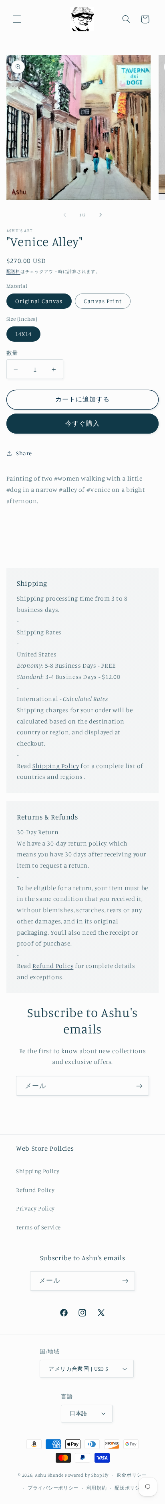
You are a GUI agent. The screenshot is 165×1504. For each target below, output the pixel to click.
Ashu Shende (49, 1475)
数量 (12, 353)
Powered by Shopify (87, 1475)
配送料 (13, 271)
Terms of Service (38, 1227)
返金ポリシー (132, 1475)
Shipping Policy (55, 766)
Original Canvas (39, 301)
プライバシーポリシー (53, 1488)
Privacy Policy (35, 1208)
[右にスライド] (100, 215)
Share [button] (24, 453)
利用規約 (97, 1488)
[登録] (139, 1086)
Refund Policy (52, 966)
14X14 (23, 333)
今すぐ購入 (82, 423)
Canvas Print (103, 301)
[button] (17, 19)
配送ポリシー (130, 1488)
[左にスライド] (64, 215)
